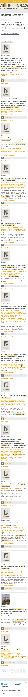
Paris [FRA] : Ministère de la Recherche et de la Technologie (13, 152)
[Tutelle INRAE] (7, 684)
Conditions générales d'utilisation (9, 690)
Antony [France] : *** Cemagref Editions (12, 228)
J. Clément (16, 571)
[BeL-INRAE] (14, 5)
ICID (11, 73)
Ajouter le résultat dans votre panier (15, 28)
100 (21, 672)
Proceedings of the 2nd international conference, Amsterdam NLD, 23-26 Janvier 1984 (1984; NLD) (13, 529)
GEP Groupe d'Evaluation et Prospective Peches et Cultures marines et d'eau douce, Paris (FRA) (13, 150)
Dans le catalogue (6, 20)
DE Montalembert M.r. (7, 571)
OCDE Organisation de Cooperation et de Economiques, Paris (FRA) (12, 654)
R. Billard (3, 148)
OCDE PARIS (10, 109)
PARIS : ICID (23, 74)
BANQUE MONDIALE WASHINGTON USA (12, 488)
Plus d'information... (8, 78)
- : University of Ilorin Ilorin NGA (17, 321)
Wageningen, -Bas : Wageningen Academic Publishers (13, 531)
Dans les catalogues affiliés (18, 20)
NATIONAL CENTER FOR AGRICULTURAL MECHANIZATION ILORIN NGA (13, 314)
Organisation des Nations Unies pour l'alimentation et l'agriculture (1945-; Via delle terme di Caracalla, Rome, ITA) (13, 184)
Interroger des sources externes (9, 38)
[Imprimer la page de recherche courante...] (2, 27)
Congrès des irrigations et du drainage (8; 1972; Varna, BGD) (13, 73)
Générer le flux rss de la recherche (10, 33)
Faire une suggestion (7, 41)
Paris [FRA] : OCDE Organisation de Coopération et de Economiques (13, 657)
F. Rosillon (4, 616)
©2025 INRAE (5, 686)
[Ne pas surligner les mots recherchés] (23, 24)
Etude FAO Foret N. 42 (16, 575)
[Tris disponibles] (5, 28)
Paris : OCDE (4, 112)
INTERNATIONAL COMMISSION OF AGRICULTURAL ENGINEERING (10, 311)
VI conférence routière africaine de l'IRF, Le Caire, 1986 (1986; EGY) (13, 110)
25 (15, 672)
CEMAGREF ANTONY (12, 227)
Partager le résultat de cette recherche (11, 36)
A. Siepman (10, 527)
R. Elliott (3, 182)
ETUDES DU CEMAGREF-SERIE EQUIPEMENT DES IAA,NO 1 (13, 229)
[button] (2, 81)
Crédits (19, 690)
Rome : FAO (21, 185)
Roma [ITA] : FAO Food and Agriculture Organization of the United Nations (13, 367)
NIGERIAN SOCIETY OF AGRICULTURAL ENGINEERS (10, 316)
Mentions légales (13, 686)
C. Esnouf (3, 227)
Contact (3, 693)
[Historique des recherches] (10, 1)
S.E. (9, 575)
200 (24, 672)
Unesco (12, 449)
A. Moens (3, 527)
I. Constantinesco (5, 400)
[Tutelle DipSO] (20, 684)
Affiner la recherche (6, 30)
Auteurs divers (5, 73)
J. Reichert (4, 109)
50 (18, 672)
